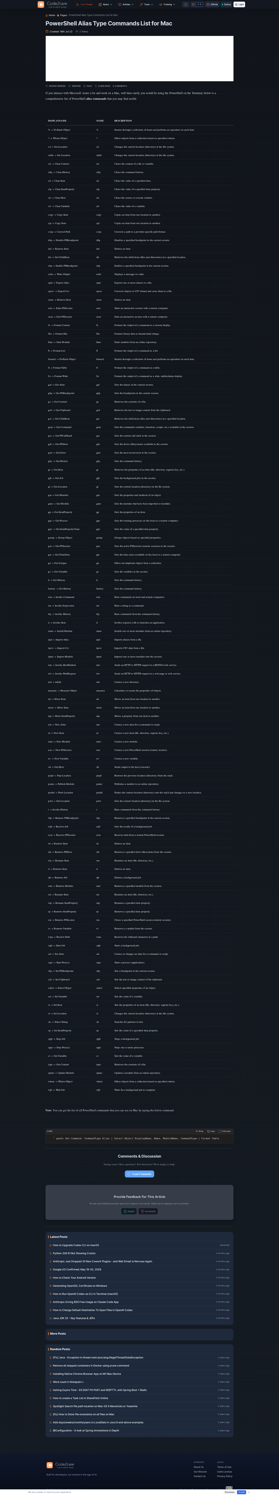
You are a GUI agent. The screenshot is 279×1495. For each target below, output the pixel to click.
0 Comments (120, 86)
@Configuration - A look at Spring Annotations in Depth (86, 1430)
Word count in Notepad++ (68, 1381)
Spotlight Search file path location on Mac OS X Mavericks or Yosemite (95, 1406)
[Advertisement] (139, 58)
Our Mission (200, 1471)
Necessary (230, 1492)
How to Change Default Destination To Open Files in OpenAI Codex (93, 1310)
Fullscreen (226, 1131)
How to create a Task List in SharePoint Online (80, 1398)
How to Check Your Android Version (74, 1277)
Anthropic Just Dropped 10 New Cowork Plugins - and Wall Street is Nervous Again (102, 1261)
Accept (241, 1492)
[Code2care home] (53, 4)
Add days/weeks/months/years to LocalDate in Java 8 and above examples (98, 1422)
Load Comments (142, 1174)
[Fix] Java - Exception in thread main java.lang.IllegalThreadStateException (98, 1357)
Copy (212, 1131)
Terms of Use (224, 1467)
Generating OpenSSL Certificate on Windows (80, 1285)
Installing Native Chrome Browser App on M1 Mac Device (87, 1373)
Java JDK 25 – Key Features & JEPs (74, 1318)
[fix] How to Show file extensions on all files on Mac (83, 1414)
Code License (224, 1471)
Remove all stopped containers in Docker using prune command (91, 1365)
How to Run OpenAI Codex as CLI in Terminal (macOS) (85, 1293)
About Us (199, 1467)
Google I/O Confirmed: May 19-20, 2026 (77, 1269)
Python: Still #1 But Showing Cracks (74, 1253)
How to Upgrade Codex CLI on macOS (76, 1245)
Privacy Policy (224, 1476)
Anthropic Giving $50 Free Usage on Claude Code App (86, 1302)
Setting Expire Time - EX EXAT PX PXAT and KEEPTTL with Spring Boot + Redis (100, 1390)
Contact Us (200, 1476)
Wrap (201, 1131)
